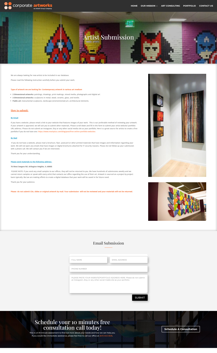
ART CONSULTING (170, 6)
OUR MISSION (148, 6)
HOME (134, 6)
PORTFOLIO (189, 6)
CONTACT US (206, 6)
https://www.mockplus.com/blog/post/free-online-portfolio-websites (66, 131)
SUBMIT (140, 297)
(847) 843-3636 (106, 336)
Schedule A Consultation (180, 329)
